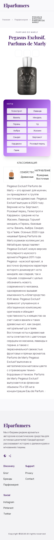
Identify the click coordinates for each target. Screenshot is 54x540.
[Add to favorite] (27, 53)
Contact (29, 478)
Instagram (8, 502)
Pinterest (8, 507)
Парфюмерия (21, 19)
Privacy (29, 473)
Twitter (7, 513)
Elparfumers (16, 5)
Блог (6, 473)
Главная (6, 19)
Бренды (7, 478)
